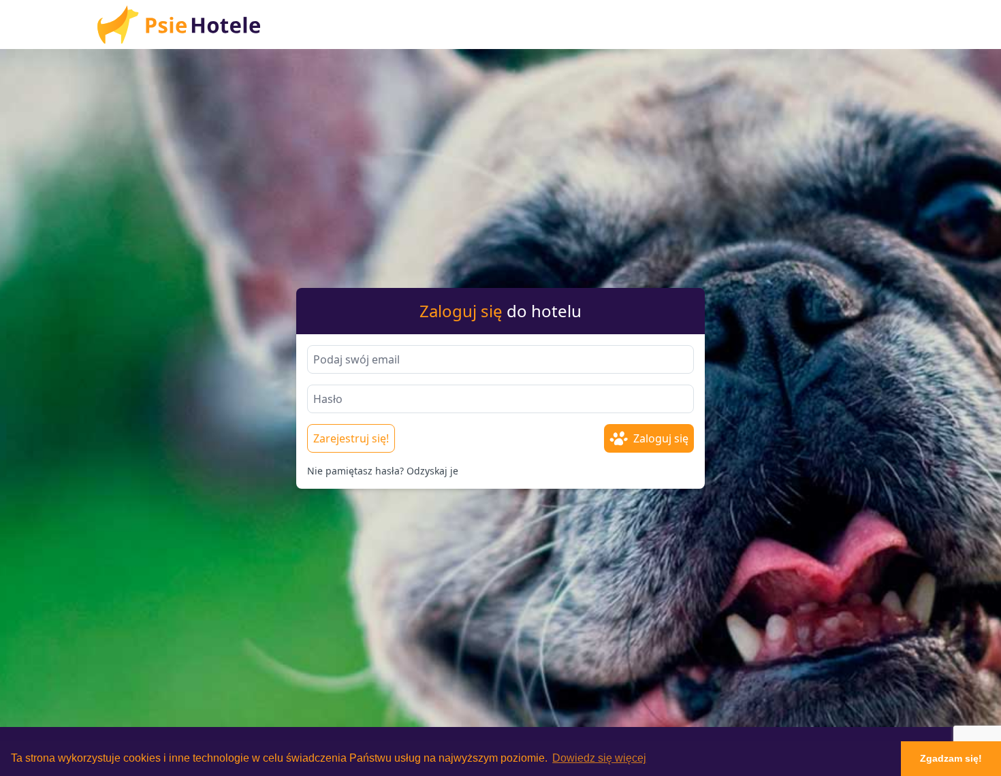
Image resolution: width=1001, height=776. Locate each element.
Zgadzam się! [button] (951, 758)
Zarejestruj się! (351, 438)
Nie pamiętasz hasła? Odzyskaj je (382, 470)
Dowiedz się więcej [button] (599, 758)
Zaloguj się (660, 438)
